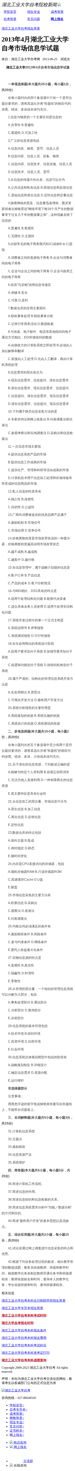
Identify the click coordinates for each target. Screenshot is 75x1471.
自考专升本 (18, 1409)
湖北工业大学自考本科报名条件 (24, 1330)
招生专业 (33, 11)
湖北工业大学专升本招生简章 (22, 1308)
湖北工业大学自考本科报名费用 (24, 1338)
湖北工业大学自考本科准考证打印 (26, 1352)
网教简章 (17, 1418)
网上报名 (57, 19)
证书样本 (17, 1430)
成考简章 (57, 11)
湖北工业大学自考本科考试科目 (24, 1345)
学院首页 (10, 11)
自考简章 (10, 19)
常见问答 (17, 1426)
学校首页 (17, 1405)
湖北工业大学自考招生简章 (21, 28)
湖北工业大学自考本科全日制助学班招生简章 (34, 1300)
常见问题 (33, 19)
